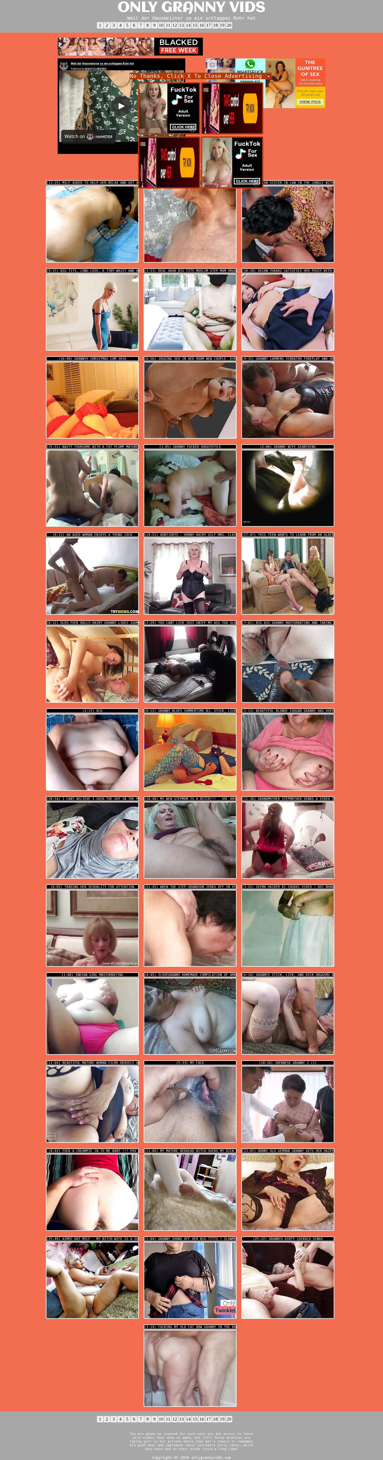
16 (201, 25)
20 (229, 25)
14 (188, 25)
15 (195, 25)
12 (174, 25)
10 (161, 25)
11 (168, 25)
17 (208, 25)
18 (215, 25)
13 (181, 25)
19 (222, 25)
